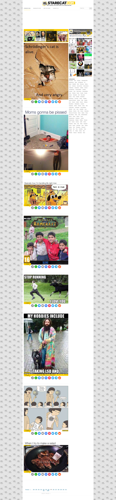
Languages (77, 107)
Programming (71, 118)
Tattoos (70, 127)
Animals (78, 80)
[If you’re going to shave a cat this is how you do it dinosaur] (88, 73)
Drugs (78, 93)
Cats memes (79, 85)
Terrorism (83, 127)
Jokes (83, 105)
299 (61, 489)
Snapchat (85, 123)
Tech (74, 127)
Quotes (82, 118)
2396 (48, 490)
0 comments (27, 99)
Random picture (37, 8)
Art (84, 82)
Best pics (82, 84)
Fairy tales (83, 94)
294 (48, 489)
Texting (70, 128)
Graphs (85, 100)
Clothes (81, 87)
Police (74, 116)
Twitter (76, 130)
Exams (70, 94)
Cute (74, 91)
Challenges (71, 87)
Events (85, 93)
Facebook (75, 94)
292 (43, 489)
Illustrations (71, 103)
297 (56, 489)
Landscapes (71, 107)
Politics (77, 116)
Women (75, 132)
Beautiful (74, 84)
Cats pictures (86, 85)
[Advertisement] (58, 19)
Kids (87, 105)
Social (70, 125)
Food (74, 96)
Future (80, 98)
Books (86, 84)
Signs (75, 123)
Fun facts (76, 98)
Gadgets (85, 98)
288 (34, 489)
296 (53, 489)
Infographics (77, 103)
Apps (76, 82)
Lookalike (81, 109)
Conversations (78, 89)
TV (73, 130)
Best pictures (47, 8)
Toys (77, 128)
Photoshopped (84, 114)
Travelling (81, 128)
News (87, 112)
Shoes (84, 121)
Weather (70, 132)
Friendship (82, 96)
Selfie (81, 121)
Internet (79, 105)
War (84, 130)
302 (44, 490)
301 (66, 489)
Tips (74, 128)
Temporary (78, 127)
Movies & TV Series (73, 112)
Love (86, 109)
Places (70, 116)
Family (70, 96)
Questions (78, 118)
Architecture (80, 82)
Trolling (70, 130)
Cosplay (84, 89)
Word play (80, 132)
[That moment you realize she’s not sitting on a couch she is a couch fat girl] (80, 49)
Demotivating (85, 91)
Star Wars (78, 125)
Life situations (83, 107)
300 (63, 489)
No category (71, 114)
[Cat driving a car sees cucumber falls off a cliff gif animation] (80, 73)
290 (39, 489)
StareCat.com (27, 8)
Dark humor (79, 91)
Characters (77, 87)
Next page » (46, 493)
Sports (74, 125)
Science (77, 121)
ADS (75, 80)
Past (79, 114)
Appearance (71, 82)
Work (84, 132)
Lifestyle (70, 109)
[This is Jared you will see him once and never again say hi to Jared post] (88, 65)
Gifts (82, 100)
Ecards (81, 93)
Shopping (71, 123)
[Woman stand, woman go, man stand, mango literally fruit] (72, 73)
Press (82, 116)
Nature (83, 112)
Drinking (74, 93)
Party (76, 114)
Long (77, 109)
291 (41, 489)
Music (79, 112)
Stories (86, 125)
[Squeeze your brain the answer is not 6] (72, 42)
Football (77, 96)
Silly (78, 123)
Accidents (71, 80)
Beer (78, 84)
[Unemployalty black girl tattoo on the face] (80, 57)
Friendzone (71, 98)
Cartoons (74, 85)
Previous (27, 489)
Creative (70, 91)
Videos (80, 130)
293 (46, 489)
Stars (83, 125)
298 (58, 489)
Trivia (85, 128)
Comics (85, 87)
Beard (70, 84)
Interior (75, 105)
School (73, 121)
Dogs (70, 93)
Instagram (71, 105)
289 (36, 489)
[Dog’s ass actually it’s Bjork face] (72, 49)
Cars (70, 85)
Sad (70, 121)
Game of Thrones (72, 100)
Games (78, 100)
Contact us (55, 8)
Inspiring (82, 103)
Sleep (81, 123)
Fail (79, 94)
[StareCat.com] (58, 3)
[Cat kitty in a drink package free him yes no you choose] (80, 42)
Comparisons (71, 89)
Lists (74, 109)
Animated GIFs (85, 80)
